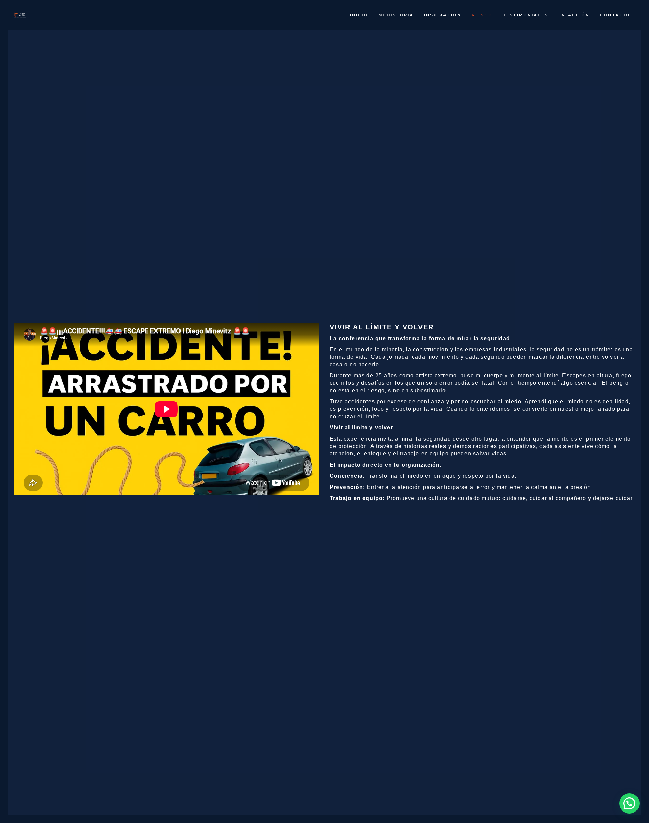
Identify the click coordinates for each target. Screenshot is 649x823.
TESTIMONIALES (525, 15)
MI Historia (396, 15)
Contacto (615, 15)
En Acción (574, 15)
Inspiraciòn (442, 15)
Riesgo (482, 15)
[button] (629, 803)
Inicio (359, 15)
